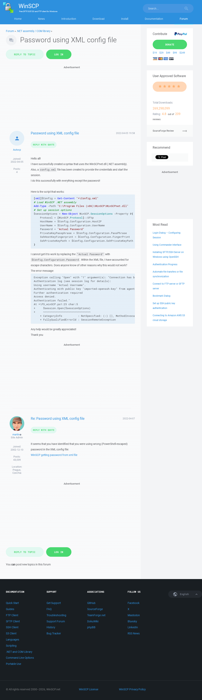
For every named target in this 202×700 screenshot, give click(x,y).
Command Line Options (20, 657)
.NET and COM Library (19, 652)
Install (124, 19)
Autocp (17, 149)
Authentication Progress (165, 264)
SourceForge (95, 609)
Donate (170, 44)
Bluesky (132, 621)
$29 (161, 52)
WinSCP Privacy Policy (132, 689)
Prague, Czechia (16, 471)
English (184, 594)
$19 (155, 52)
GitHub (91, 603)
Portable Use (13, 664)
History (51, 627)
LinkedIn (133, 627)
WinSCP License (88, 689)
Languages (12, 639)
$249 (182, 52)
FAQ (49, 609)
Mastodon (134, 615)
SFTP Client (13, 621)
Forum (184, 19)
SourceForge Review (163, 130)
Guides (10, 609)
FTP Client (12, 615)
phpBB (91, 627)
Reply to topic (25, 54)
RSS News (134, 633)
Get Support (54, 603)
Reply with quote (43, 144)
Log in (59, 54)
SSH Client (12, 627)
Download (99, 19)
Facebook (133, 603)
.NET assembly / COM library (33, 31)
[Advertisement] (72, 97)
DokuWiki (92, 621)
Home (18, 19)
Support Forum (56, 621)
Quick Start (12, 603)
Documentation (154, 19)
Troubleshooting (56, 615)
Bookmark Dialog (161, 295)
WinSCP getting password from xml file (54, 455)
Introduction (68, 19)
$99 (175, 52)
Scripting (11, 645)
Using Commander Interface (167, 244)
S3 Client (11, 633)
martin (16, 434)
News (41, 19)
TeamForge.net (96, 615)
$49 (168, 52)
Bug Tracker (54, 633)
